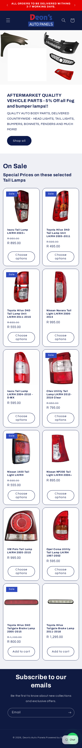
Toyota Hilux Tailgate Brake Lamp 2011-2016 (60, 628)
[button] (8, 20)
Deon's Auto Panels (34, 738)
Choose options (21, 256)
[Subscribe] (69, 712)
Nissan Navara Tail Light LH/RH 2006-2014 (59, 313)
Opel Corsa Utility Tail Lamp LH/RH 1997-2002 (58, 552)
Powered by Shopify (57, 738)
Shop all (19, 140)
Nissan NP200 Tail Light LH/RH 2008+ (59, 473)
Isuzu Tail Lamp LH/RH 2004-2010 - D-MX (20, 394)
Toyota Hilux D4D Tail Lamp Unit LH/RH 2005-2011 (58, 233)
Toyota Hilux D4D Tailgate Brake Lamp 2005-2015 (21, 628)
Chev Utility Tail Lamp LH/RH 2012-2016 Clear (59, 394)
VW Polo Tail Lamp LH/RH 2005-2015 (19, 551)
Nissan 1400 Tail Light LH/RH (18, 473)
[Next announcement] (75, 5)
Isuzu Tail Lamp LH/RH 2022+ (17, 231)
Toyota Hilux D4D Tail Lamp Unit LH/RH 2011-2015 (19, 313)
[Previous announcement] (7, 5)
